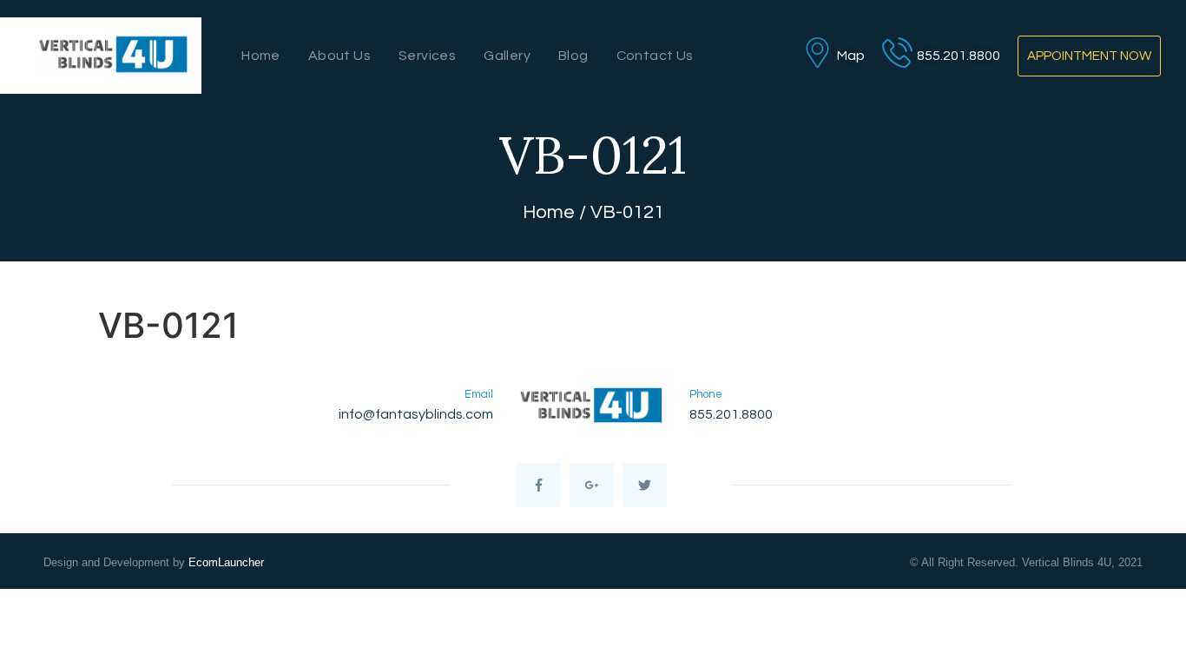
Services (427, 56)
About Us (339, 56)
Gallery (507, 56)
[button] (1089, 56)
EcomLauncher (226, 562)
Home (260, 56)
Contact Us (655, 56)
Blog (573, 56)
